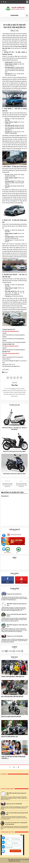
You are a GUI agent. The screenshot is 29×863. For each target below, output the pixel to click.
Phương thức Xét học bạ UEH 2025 (14, 594)
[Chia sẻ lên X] (5, 369)
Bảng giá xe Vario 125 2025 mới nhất (14, 636)
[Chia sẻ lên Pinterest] (8, 369)
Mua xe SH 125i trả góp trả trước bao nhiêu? (14, 451)
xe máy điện (18, 651)
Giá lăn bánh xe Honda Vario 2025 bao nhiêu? (14, 473)
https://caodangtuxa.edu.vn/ (12, 346)
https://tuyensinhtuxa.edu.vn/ (12, 353)
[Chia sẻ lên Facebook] (6, 369)
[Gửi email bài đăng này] (3, 369)
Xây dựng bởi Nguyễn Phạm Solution (19, 860)
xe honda (10, 651)
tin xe (5, 372)
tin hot (3, 651)
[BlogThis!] (4, 369)
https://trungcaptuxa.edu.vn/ (12, 331)
